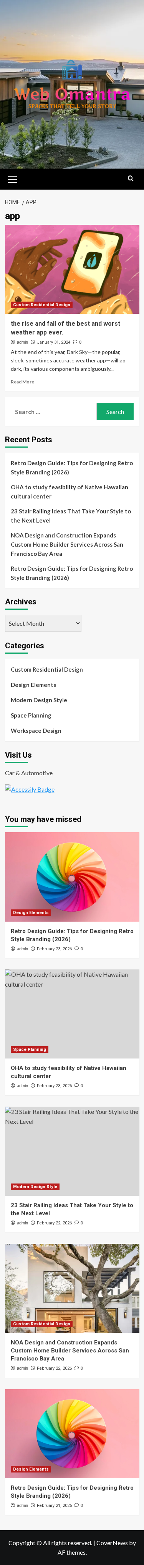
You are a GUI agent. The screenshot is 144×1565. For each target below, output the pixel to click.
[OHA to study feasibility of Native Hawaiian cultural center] (72, 1013)
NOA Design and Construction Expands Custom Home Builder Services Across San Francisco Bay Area (67, 544)
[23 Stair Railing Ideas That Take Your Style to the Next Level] (72, 1151)
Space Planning (31, 715)
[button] (12, 178)
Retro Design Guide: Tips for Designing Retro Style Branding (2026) (72, 467)
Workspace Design (36, 730)
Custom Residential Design (41, 304)
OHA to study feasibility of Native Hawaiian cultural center (69, 492)
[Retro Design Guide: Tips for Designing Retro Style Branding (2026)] (72, 876)
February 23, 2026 (54, 948)
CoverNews (112, 1542)
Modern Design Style (39, 699)
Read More (22, 382)
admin (22, 342)
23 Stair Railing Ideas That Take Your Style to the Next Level (71, 516)
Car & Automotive (29, 772)
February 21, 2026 (54, 1505)
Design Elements (33, 684)
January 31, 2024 (53, 342)
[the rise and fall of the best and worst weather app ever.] (72, 269)
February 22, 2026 (54, 1223)
